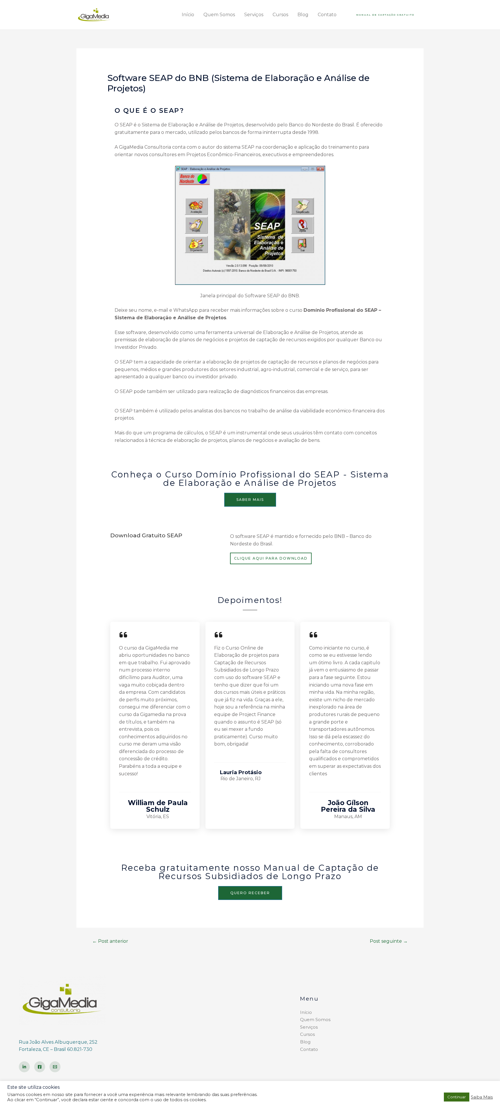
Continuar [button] (456, 1097)
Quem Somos (219, 14)
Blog (302, 14)
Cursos (280, 14)
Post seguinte (389, 941)
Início (188, 14)
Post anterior (110, 941)
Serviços (253, 14)
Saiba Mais (482, 1097)
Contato (327, 14)
